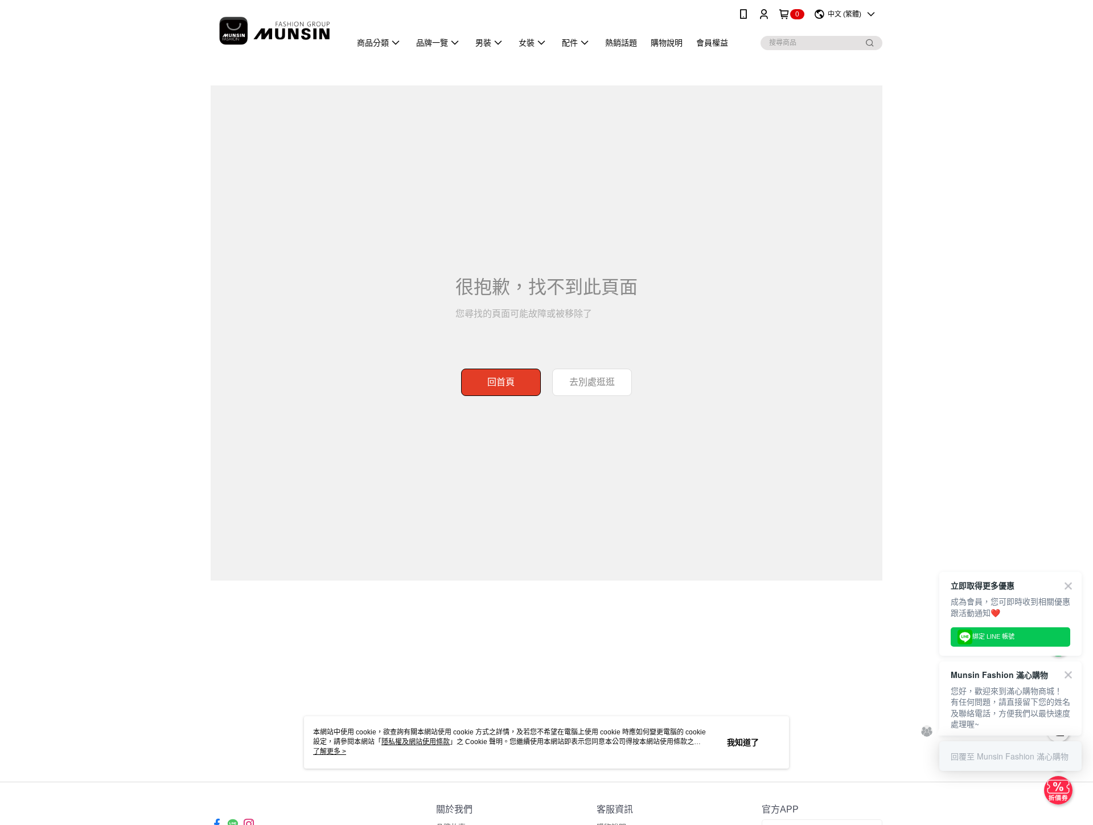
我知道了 (743, 742)
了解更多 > (329, 751)
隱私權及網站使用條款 (415, 742)
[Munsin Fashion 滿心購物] (274, 29)
